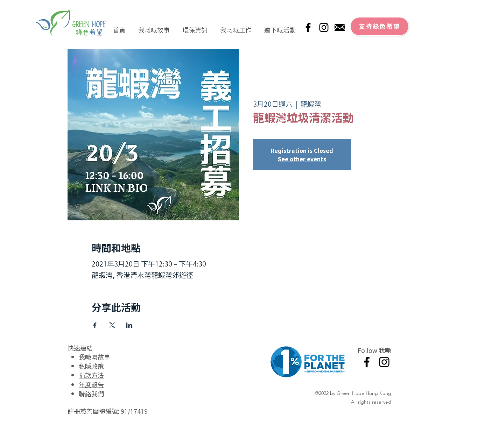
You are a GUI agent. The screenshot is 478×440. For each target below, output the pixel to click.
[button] (154, 27)
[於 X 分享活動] (112, 325)
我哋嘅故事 (94, 356)
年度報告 (91, 384)
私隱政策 (91, 365)
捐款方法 (91, 374)
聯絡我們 (91, 393)
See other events (302, 159)
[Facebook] (308, 27)
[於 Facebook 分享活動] (95, 325)
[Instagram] (324, 27)
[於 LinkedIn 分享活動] (129, 325)
